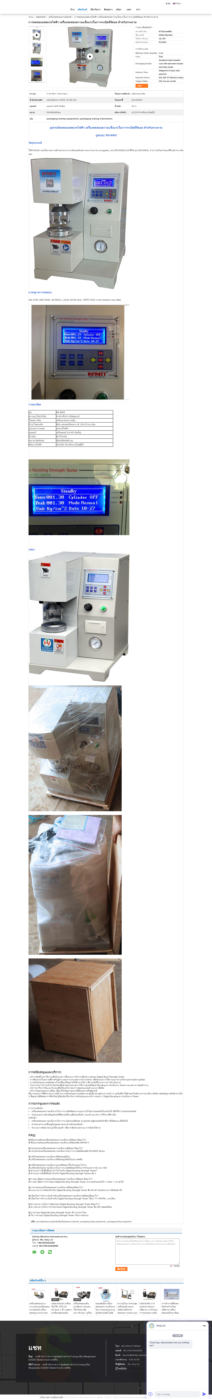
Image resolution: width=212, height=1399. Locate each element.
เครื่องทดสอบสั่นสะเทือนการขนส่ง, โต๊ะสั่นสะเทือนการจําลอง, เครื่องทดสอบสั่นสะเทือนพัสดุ (82, 1311)
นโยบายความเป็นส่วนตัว (51, 1397)
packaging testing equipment (119, 1222)
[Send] (204, 1394)
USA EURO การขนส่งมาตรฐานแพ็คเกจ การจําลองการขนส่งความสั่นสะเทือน (149, 1309)
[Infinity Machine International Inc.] (45, 9)
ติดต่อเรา (108, 9)
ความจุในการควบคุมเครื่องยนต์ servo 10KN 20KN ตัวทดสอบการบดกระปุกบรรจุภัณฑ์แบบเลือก (127, 1309)
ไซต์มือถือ (122, 1368)
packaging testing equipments (93, 1222)
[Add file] (150, 1394)
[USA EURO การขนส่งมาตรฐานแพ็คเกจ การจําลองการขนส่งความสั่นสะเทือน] (149, 1294)
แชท (129, 9)
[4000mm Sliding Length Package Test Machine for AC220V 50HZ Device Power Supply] (90, 56)
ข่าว (138, 9)
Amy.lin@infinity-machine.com (137, 1355)
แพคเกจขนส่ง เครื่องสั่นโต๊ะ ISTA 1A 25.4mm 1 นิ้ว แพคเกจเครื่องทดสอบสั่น (61, 1308)
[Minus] (204, 1326)
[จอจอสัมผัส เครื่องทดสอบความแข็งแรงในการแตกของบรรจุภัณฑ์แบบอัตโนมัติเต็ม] (105, 1294)
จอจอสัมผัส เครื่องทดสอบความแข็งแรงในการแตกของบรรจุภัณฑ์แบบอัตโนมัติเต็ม (105, 1309)
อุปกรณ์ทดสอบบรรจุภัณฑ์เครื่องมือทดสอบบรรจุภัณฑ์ (57, 1222)
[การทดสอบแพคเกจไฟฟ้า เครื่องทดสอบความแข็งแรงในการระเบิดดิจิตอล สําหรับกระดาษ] (36, 49)
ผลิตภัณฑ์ (82, 9)
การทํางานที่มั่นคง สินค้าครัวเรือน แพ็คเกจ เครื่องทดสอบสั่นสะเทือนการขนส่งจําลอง (170, 1309)
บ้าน (72, 9)
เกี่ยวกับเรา (95, 9)
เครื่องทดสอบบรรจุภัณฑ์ (59, 17)
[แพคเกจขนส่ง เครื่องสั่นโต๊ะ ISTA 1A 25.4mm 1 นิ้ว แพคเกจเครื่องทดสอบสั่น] (61, 1294)
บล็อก (118, 9)
